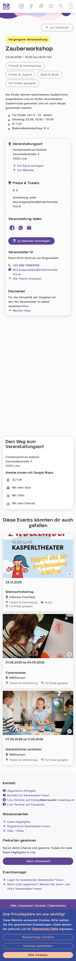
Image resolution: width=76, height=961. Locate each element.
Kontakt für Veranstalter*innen (28, 795)
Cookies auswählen (38, 945)
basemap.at (66, 800)
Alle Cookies (38, 954)
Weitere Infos (21, 310)
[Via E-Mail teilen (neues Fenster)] (29, 228)
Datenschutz (57, 905)
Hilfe (13, 905)
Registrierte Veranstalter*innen (28, 826)
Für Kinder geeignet (24, 83)
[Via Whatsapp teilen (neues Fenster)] (20, 228)
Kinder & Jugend (22, 74)
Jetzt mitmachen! (38, 861)
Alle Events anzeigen (27, 278)
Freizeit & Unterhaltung (26, 65)
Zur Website (23, 170)
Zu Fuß (17, 479)
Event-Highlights (18, 821)
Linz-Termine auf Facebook (25, 804)
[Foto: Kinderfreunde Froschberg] (69, 574)
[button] (71, 6)
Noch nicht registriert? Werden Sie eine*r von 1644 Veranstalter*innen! (38, 886)
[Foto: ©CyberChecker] (69, 654)
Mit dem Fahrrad (23, 503)
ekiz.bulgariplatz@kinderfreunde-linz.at (35, 272)
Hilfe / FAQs (15, 830)
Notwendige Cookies (38, 937)
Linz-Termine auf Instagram (26, 800)
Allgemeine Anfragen (21, 790)
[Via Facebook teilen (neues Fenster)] (12, 228)
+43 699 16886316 (26, 265)
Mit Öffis (18, 495)
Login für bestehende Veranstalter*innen (35, 879)
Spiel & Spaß (51, 74)
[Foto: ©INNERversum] (69, 731)
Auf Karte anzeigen (30, 165)
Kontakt (41, 905)
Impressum (26, 905)
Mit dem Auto (21, 487)
